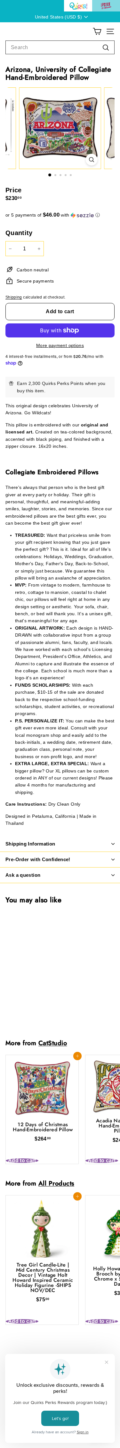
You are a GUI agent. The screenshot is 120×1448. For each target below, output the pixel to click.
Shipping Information (30, 843)
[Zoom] (91, 160)
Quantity (19, 232)
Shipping (13, 297)
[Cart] (97, 31)
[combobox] (60, 48)
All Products (56, 1183)
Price (13, 190)
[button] (60, 215)
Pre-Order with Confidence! (37, 859)
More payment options (60, 345)
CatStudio (52, 1042)
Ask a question (22, 875)
